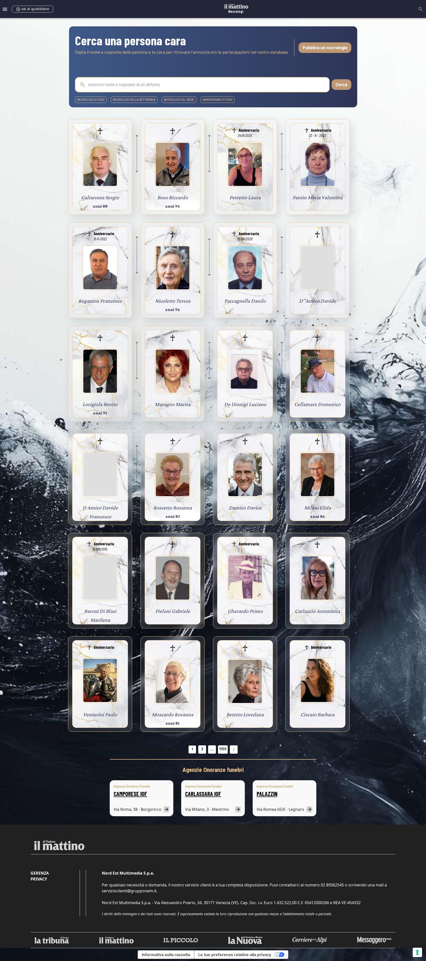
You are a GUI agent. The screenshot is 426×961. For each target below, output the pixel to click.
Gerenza (40, 873)
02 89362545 (332, 885)
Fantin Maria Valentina (317, 197)
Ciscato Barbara (318, 714)
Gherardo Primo (245, 611)
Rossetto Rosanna (172, 508)
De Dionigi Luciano (245, 404)
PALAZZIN (267, 793)
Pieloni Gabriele (172, 611)
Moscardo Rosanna (172, 714)
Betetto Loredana (245, 714)
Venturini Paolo (100, 714)
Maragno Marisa (173, 404)
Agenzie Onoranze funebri (213, 769)
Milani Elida (317, 508)
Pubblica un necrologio (324, 47)
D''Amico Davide (317, 301)
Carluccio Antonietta (317, 611)
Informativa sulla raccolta (166, 954)
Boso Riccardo (172, 197)
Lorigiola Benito (100, 404)
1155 (223, 749)
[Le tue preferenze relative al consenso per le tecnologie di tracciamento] (417, 952)
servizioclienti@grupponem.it (129, 891)
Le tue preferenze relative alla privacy (234, 954)
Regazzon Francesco (100, 301)
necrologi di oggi (91, 99)
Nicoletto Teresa (172, 301)
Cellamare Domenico (317, 404)
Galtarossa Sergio (100, 197)
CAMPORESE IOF (130, 793)
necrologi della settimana (134, 99)
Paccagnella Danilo (245, 301)
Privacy (39, 879)
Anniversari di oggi (217, 99)
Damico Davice (245, 508)
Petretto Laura (245, 197)
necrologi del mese (179, 99)
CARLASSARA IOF (203, 793)
